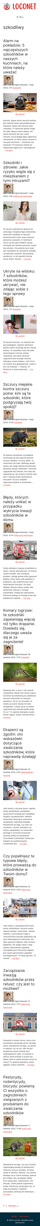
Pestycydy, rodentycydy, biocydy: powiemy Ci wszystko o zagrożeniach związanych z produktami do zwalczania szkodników (19, 1095)
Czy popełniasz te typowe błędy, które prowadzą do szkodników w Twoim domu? (19, 865)
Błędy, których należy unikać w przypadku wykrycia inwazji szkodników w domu (17, 508)
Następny (13, 1206)
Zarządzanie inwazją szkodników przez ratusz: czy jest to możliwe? (19, 979)
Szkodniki (17, 88)
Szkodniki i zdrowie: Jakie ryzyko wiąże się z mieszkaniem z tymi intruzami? (19, 171)
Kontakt (14, 1216)
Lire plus (8, 150)
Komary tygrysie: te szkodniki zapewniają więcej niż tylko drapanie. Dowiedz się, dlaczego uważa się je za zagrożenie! (19, 626)
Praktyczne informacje (22, 196)
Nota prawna (24, 1216)
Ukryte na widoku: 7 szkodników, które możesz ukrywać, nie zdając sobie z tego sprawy (19, 282)
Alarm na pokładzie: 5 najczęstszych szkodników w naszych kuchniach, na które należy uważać (15, 56)
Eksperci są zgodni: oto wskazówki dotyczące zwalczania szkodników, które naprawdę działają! (19, 743)
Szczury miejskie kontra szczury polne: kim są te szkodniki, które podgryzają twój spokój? (17, 395)
